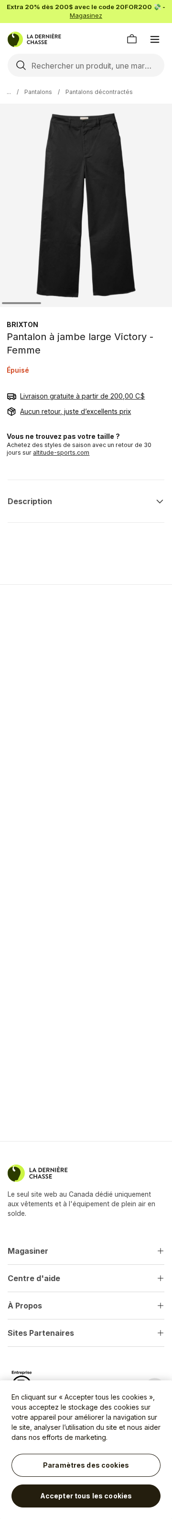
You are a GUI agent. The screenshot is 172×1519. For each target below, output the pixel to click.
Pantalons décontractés (99, 91)
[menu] (154, 39)
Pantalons (38, 91)
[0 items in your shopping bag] (131, 39)
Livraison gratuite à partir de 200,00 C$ (82, 396)
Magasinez (86, 15)
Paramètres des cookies (86, 1465)
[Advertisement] (86, 686)
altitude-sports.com (61, 452)
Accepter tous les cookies (86, 1496)
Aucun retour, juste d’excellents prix (75, 411)
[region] (86, 1449)
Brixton (22, 324)
